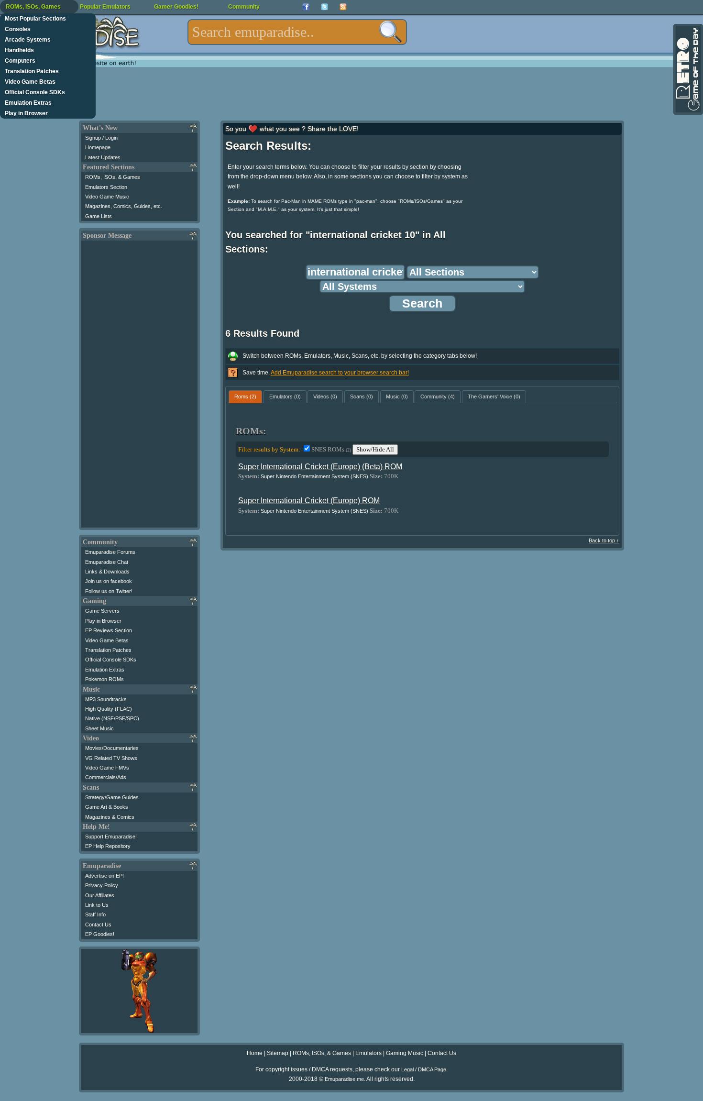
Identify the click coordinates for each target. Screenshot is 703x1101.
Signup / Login (101, 138)
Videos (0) (325, 396)
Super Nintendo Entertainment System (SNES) (314, 476)
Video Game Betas (30, 81)
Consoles (18, 29)
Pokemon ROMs (104, 679)
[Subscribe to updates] (343, 7)
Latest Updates (103, 157)
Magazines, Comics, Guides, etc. (123, 206)
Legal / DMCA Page (423, 1069)
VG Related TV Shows (111, 758)
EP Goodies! (99, 934)
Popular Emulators (105, 6)
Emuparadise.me (344, 1079)
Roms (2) (245, 396)
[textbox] (297, 32)
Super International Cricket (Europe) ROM (309, 500)
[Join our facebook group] (306, 7)
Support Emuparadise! (111, 836)
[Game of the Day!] (687, 69)
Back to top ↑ (604, 540)
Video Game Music (107, 196)
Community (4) (437, 396)
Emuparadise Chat (106, 562)
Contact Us (98, 924)
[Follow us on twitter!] (324, 7)
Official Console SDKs (35, 92)
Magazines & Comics (109, 817)
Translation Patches (32, 71)
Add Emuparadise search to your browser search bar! (340, 372)
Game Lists (98, 216)
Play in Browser (26, 113)
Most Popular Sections (35, 18)
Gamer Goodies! (176, 6)
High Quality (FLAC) (108, 709)
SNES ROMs (331, 449)
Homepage (97, 147)
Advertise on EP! (104, 876)
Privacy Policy (101, 885)
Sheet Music (99, 728)
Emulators (368, 1053)
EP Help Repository (108, 846)
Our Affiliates (99, 895)
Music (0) (397, 396)
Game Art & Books (106, 807)
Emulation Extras (28, 102)
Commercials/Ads (105, 777)
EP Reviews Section (108, 630)
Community (244, 6)
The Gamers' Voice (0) (494, 396)
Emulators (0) (285, 396)
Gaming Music (404, 1053)
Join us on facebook (108, 581)
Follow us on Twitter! (108, 591)
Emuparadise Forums (110, 552)
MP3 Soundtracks (106, 699)
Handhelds (19, 50)
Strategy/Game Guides (112, 797)
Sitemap (277, 1053)
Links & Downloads (107, 571)
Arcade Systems (28, 39)
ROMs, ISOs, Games (33, 6)
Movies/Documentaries (112, 748)
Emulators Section (106, 187)
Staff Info (95, 914)
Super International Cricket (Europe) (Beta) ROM (320, 466)
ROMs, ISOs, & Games (112, 177)
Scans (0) (361, 396)
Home (255, 1053)
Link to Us (97, 905)
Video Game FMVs (107, 768)
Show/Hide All (375, 449)
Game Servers (102, 611)
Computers (20, 60)
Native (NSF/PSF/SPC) (112, 718)
